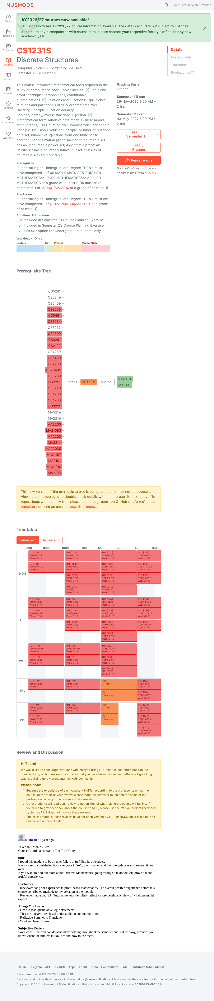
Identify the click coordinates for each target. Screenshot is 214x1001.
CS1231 (56, 204)
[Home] (20, 5)
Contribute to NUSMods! (147, 967)
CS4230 (54, 364)
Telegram (35, 967)
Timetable (179, 65)
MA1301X (62, 188)
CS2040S (53, 370)
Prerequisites (181, 57)
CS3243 (54, 388)
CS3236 (54, 309)
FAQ (153, 173)
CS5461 (54, 315)
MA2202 (54, 436)
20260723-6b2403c (149, 984)
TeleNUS (59, 967)
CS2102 (54, 346)
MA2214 (54, 442)
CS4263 (54, 394)
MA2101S (54, 467)
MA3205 (54, 424)
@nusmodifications (98, 979)
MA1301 (47, 188)
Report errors (141, 160)
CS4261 (54, 340)
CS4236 (54, 400)
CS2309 (54, 334)
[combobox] (170, 5)
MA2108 (54, 473)
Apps (71, 967)
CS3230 (54, 376)
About (83, 967)
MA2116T (54, 455)
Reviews (183, 72)
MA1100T (83, 204)
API (47, 967)
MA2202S (53, 448)
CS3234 (54, 321)
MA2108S (53, 430)
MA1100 (69, 204)
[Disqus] (89, 885)
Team (94, 967)
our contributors (184, 979)
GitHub (21, 967)
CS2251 (54, 382)
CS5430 (54, 358)
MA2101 (54, 461)
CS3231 (54, 406)
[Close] (204, 27)
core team (144, 979)
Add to (135, 134)
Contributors (109, 967)
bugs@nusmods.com (86, 506)
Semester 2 (51, 540)
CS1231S (89, 382)
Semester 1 (28, 540)
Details (176, 49)
